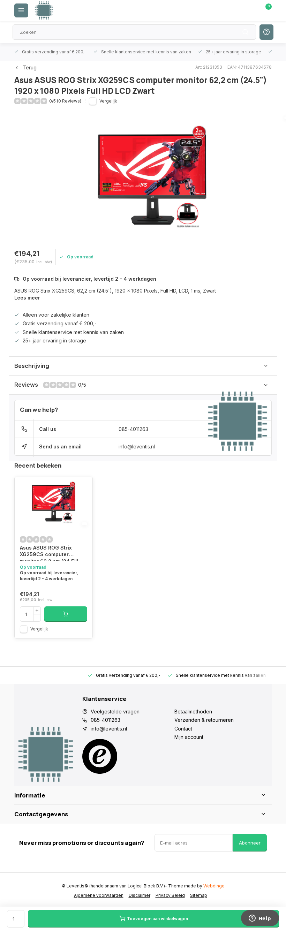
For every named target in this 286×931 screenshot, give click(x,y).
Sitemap (198, 895)
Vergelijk (108, 101)
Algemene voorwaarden (98, 895)
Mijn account (188, 737)
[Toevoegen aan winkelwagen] (65, 614)
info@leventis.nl (137, 446)
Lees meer (27, 298)
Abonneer (250, 843)
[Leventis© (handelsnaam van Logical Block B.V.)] (43, 10)
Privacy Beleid (170, 895)
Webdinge (214, 885)
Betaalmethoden (193, 711)
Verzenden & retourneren (204, 720)
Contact (183, 729)
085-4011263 (133, 429)
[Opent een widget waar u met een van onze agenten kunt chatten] (260, 919)
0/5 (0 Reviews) (65, 101)
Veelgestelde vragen (115, 711)
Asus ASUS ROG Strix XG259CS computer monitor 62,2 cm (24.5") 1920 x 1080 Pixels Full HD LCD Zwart (52, 553)
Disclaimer (139, 895)
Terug (30, 67)
